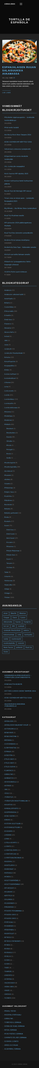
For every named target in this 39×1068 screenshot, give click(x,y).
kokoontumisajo (9, 634)
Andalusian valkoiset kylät (13, 294)
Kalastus (7, 357)
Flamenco (7, 324)
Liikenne (7, 382)
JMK (6, 340)
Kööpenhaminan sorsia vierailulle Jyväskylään (16, 158)
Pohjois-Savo (9, 492)
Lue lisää (6, 92)
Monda (8, 445)
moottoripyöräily (9, 643)
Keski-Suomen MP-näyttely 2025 (16, 173)
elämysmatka (8, 622)
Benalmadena (10, 433)
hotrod (6, 336)
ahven (6, 613)
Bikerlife (13, 613)
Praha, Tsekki (10, 1011)
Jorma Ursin (9, 4)
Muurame (7, 475)
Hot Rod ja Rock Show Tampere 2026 (17, 135)
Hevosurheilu (9, 332)
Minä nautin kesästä (11, 127)
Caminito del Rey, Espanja (15, 1037)
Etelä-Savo (8, 319)
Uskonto (7, 576)
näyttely (7, 479)
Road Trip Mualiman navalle (14, 215)
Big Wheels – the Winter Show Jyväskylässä (20, 208)
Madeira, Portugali (12, 1015)
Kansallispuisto (9, 361)
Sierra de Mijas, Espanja (14, 1026)
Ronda (8, 454)
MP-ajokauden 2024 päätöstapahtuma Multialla (17, 224)
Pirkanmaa (9, 546)
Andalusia (7, 290)
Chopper (6, 617)
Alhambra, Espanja (12, 1049)
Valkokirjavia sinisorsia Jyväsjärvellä (17, 149)
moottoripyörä (16, 639)
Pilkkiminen (8, 488)
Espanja (9, 437)
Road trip (29, 647)
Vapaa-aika (8, 585)
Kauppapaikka (9, 366)
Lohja (19, 634)
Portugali (9, 449)
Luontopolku (9, 403)
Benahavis (9, 428)
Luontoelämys (9, 399)
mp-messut (8, 471)
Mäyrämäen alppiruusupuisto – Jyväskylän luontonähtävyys (19, 119)
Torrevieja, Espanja (12, 1022)
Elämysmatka (9, 311)
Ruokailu (7, 521)
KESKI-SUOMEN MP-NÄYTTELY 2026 (18, 142)
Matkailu (7, 424)
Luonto (7, 395)
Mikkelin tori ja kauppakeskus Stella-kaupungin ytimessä (17, 263)
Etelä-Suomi (10, 534)
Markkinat (8, 420)
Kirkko (6, 370)
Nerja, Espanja (10, 1030)
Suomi (6, 525)
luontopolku (28, 634)
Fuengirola (27, 622)
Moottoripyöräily (10, 467)
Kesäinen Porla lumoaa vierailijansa (16, 240)
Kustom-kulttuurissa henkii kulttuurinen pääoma (18, 182)
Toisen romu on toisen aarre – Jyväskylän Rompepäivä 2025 (19, 199)
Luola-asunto (9, 391)
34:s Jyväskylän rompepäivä (14, 166)
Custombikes (9, 307)
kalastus (26, 630)
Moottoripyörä (9, 463)
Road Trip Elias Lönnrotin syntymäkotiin (18, 233)
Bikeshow (23, 613)
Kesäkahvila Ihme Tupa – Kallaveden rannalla (20, 247)
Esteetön (7, 315)
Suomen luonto (11, 1041)
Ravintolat (8, 504)
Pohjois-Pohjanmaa (12, 551)
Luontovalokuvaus (11, 407)
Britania (7, 303)
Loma (6, 386)
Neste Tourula (8, 647)
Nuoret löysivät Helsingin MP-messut (17, 191)
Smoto (6, 651)
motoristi (21, 643)
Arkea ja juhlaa (11, 1045)
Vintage (7, 593)
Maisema (7, 412)
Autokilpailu (8, 298)
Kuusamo (9, 542)
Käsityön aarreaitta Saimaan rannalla (17, 254)
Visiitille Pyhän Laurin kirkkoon (15, 272)
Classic (15, 617)
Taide (6, 572)
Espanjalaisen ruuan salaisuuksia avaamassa (19, 70)
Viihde (6, 589)
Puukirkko (8, 496)
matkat (6, 639)
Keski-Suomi (10, 538)
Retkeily (7, 509)
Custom (23, 617)
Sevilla (8, 458)
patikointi (19, 647)
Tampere (9, 563)
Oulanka (7, 483)
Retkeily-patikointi (11, 513)
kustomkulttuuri (10, 378)
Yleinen (7, 597)
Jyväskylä (7, 349)
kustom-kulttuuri (10, 374)
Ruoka (6, 517)
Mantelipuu (8, 416)
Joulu (6, 345)
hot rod (6, 626)
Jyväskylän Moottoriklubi (13, 353)
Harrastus (7, 328)
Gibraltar (9, 441)
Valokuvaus (8, 580)
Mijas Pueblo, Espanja (13, 1034)
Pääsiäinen (8, 500)
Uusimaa (9, 567)
